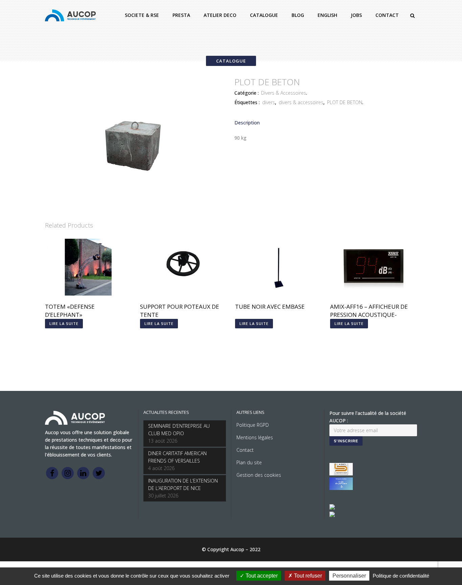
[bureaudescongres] (332, 508)
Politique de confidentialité (401, 576)
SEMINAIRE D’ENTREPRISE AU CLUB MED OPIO (179, 430)
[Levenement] (341, 488)
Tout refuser (307, 576)
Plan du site (249, 462)
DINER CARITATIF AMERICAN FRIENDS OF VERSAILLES (177, 457)
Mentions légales (254, 437)
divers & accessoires (301, 102)
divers (268, 102)
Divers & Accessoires (283, 93)
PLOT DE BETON (344, 102)
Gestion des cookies (258, 475)
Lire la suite (63, 323)
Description (247, 122)
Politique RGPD (252, 425)
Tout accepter (261, 576)
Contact (245, 450)
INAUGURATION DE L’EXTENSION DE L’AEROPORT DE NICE (183, 484)
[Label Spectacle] (341, 473)
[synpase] (332, 515)
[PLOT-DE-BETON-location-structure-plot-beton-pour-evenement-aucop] (133, 208)
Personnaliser (349, 576)
